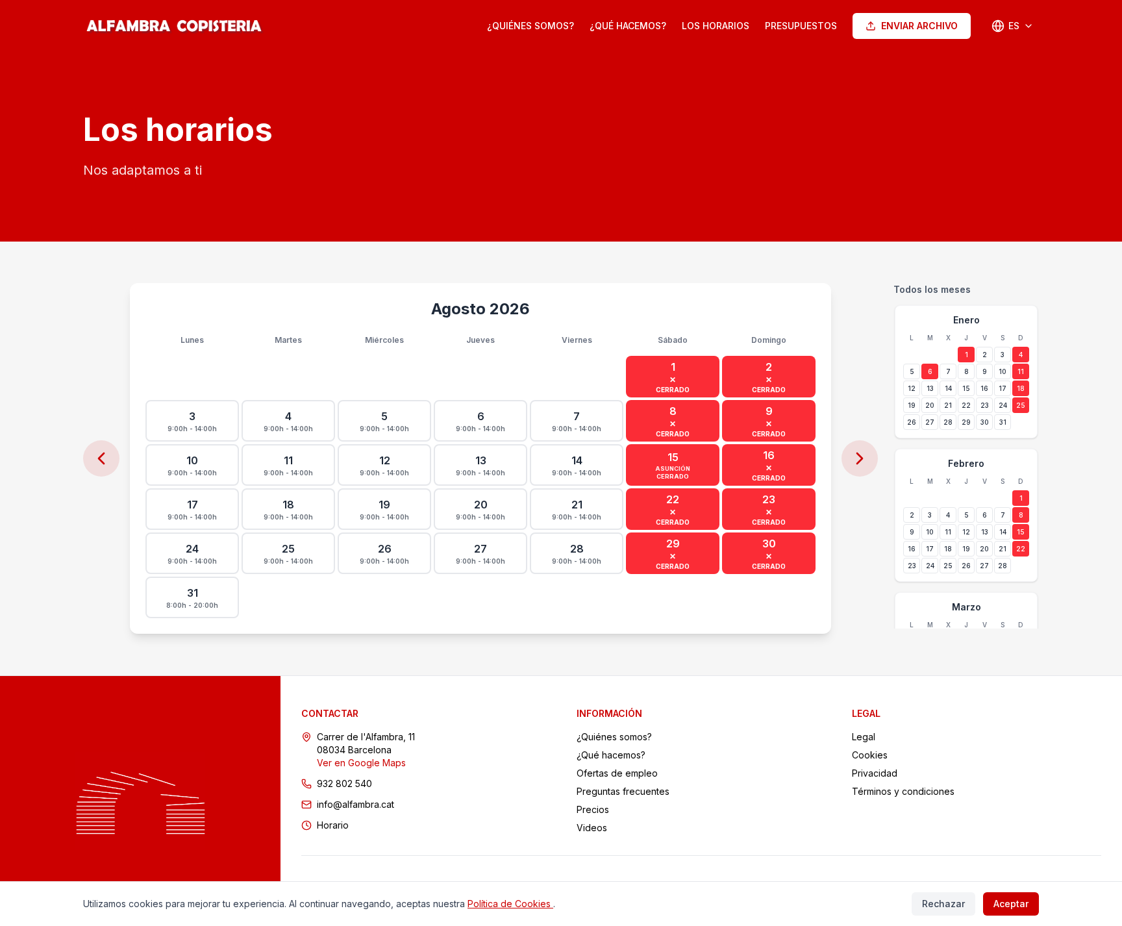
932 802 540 (344, 783)
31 (1002, 422)
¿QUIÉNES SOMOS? (530, 25)
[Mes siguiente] (860, 458)
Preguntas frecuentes (623, 791)
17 (1002, 388)
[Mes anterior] (101, 458)
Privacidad (874, 773)
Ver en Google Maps (361, 762)
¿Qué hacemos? (611, 754)
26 (911, 422)
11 (1020, 371)
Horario (333, 825)
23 (984, 405)
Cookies (870, 754)
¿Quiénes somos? (614, 736)
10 (1002, 371)
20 (929, 405)
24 (1003, 405)
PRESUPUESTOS (801, 25)
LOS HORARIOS (715, 25)
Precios (593, 809)
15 (966, 388)
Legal (863, 736)
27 (929, 422)
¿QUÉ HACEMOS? (628, 25)
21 (948, 405)
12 (912, 388)
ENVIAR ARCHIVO (919, 25)
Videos (592, 827)
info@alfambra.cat (355, 804)
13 (930, 388)
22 (966, 405)
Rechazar (943, 903)
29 (966, 422)
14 (948, 388)
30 (984, 422)
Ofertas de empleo (617, 773)
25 (1020, 405)
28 (948, 422)
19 (912, 405)
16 (984, 388)
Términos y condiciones (903, 791)
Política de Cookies (510, 903)
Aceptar (1010, 903)
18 (1021, 388)
